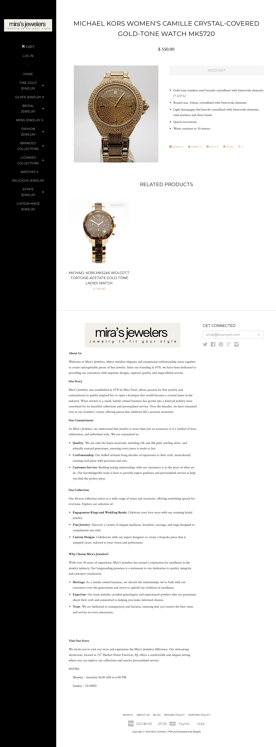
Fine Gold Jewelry (28, 85)
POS (170, 731)
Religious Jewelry (28, 180)
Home (28, 74)
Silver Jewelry (28, 97)
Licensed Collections (28, 160)
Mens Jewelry (28, 120)
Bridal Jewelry (28, 108)
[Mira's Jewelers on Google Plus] (228, 345)
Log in (28, 56)
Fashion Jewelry (28, 131)
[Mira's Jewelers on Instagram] (236, 345)
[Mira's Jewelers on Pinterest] (220, 345)
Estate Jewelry (28, 192)
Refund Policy (174, 714)
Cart (30, 47)
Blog (157, 714)
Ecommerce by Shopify (189, 731)
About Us (143, 714)
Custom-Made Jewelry (28, 206)
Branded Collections (28, 146)
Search (128, 714)
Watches (28, 172)
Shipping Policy (199, 714)
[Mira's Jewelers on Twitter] (205, 345)
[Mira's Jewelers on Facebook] (213, 345)
